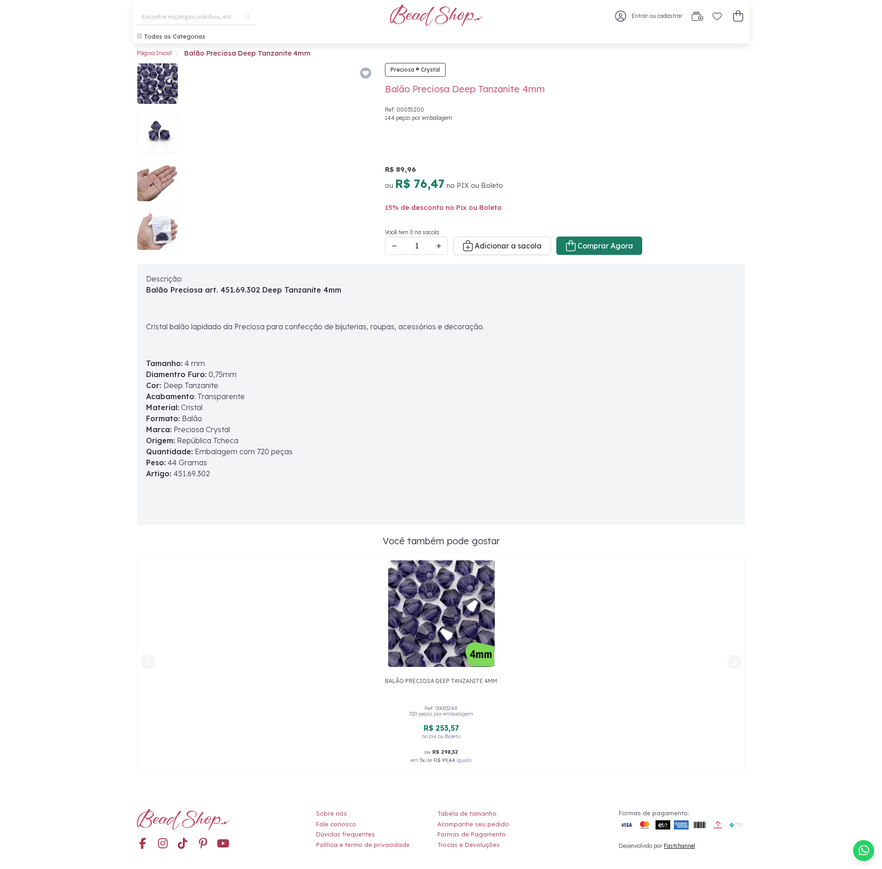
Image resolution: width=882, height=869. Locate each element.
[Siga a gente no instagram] (162, 843)
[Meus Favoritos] (717, 16)
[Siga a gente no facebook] (142, 843)
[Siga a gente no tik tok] (182, 843)
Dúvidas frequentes (345, 834)
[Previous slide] (197, 159)
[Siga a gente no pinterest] (203, 843)
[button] (738, 16)
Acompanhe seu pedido (473, 824)
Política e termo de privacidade (363, 844)
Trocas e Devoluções (468, 844)
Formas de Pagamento (471, 834)
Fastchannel (679, 845)
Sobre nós (331, 813)
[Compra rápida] (697, 16)
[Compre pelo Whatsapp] (863, 850)
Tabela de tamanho (467, 813)
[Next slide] (361, 159)
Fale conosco (336, 824)
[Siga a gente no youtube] (223, 843)
